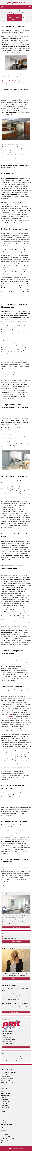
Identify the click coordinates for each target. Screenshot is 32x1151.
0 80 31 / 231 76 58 (16, 11)
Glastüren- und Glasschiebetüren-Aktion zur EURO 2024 (15, 989)
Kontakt (3, 1114)
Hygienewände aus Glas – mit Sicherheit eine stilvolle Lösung (16, 1007)
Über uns (3, 1132)
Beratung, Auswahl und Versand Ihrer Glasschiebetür (15, 83)
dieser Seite (20, 294)
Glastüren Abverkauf (6, 1124)
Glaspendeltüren (5, 1101)
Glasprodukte (4, 1103)
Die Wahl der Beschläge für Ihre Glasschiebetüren (15, 81)
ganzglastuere (16, 2)
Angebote (3, 1122)
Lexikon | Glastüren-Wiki (7, 1139)
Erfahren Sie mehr (16, 927)
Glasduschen (4, 1105)
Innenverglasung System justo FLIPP (11, 999)
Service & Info (4, 1134)
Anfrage (3, 1084)
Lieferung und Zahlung (7, 1136)
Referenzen (4, 1143)
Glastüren (3, 1091)
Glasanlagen (4, 1099)
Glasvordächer (5, 1107)
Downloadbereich (6, 1118)
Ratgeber (3, 1120)
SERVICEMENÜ (16, 6)
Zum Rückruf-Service (16, 978)
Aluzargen (3, 1097)
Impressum (4, 1130)
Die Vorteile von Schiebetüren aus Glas (12, 74)
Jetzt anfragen (16, 1047)
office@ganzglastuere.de (16, 13)
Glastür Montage (5, 1116)
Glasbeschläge (5, 1095)
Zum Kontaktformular (16, 941)
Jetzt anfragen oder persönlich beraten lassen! (14, 17)
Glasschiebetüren (5, 1093)
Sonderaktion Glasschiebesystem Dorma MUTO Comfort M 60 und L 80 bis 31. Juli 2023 (14, 995)
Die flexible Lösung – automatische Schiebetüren (15, 1003)
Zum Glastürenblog (16, 1012)
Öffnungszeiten (5, 1141)
